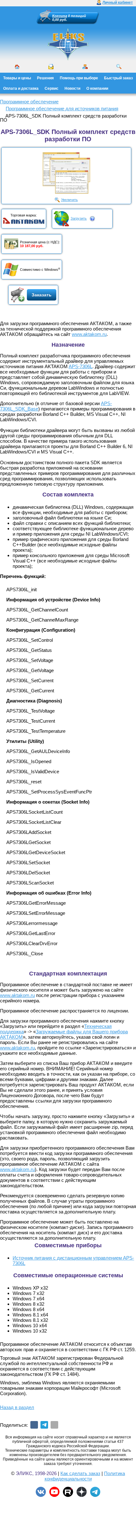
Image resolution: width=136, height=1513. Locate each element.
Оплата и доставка (21, 88)
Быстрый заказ (118, 78)
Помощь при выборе (79, 78)
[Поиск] (118, 66)
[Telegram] (44, 1425)
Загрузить (79, 218)
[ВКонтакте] (34, 1425)
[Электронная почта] (54, 1425)
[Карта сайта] (85, 66)
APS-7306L (80, 366)
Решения (45, 78)
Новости (72, 88)
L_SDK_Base (24, 408)
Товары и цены (17, 78)
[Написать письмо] (50, 66)
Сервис (52, 88)
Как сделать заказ (80, 1473)
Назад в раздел (17, 1407)
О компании (97, 88)
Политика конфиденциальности (85, 1476)
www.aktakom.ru (89, 334)
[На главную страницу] (68, 44)
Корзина (59, 16)
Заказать (42, 294)
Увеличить (69, 200)
